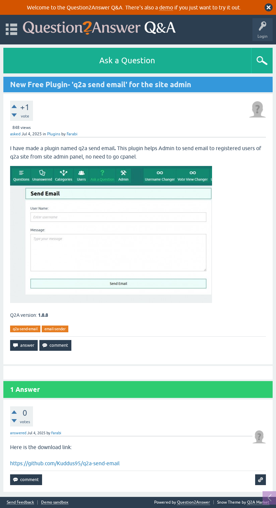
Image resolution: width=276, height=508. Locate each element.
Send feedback (20, 502)
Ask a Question (127, 60)
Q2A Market (258, 502)
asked (15, 134)
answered (18, 433)
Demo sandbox (54, 502)
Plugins (53, 134)
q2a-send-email (25, 329)
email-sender (55, 329)
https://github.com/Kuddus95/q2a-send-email (64, 463)
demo (166, 7)
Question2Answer (193, 502)
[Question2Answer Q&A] (99, 26)
